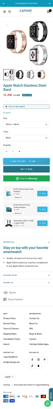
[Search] (9, 11)
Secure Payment (15, 299)
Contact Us (34, 318)
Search (6, 344)
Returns (12, 292)
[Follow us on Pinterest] (44, 360)
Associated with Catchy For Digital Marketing (31, 385)
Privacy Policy (9, 318)
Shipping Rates (10, 275)
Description (8, 242)
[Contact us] (47, 403)
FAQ (31, 328)
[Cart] (48, 11)
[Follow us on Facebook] (32, 360)
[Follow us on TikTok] (32, 366)
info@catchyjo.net (11, 362)
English (8, 377)
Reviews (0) (8, 283)
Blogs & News (35, 334)
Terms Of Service (11, 328)
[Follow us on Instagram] (38, 360)
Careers (32, 339)
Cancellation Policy (11, 339)
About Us (33, 323)
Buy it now (26, 169)
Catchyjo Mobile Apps (39, 344)
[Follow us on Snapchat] (38, 366)
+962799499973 (10, 357)
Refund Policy (9, 323)
